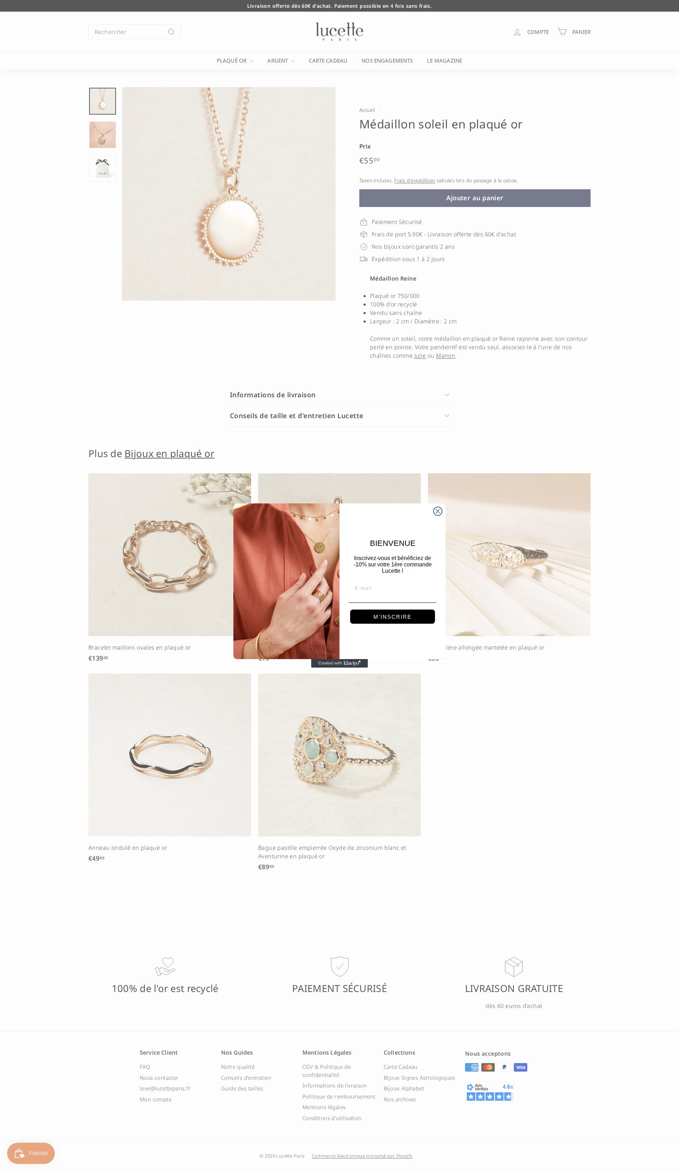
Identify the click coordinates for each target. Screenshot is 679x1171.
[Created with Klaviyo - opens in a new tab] (339, 663)
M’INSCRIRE (392, 617)
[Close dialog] (438, 511)
